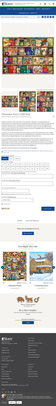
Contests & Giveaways (33, 357)
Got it (19, 402)
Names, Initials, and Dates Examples (18, 173)
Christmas (13, 17)
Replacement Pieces (33, 376)
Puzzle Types (31, 340)
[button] (40, 3)
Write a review (28, 233)
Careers (30, 369)
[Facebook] (43, 17)
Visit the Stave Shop (6, 371)
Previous (2, 267)
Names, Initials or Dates (18, 172)
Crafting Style (8, 197)
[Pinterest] (53, 17)
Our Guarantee (5, 373)
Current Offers (31, 352)
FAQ (29, 347)
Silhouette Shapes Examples (14, 180)
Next (53, 267)
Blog (2, 369)
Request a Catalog (32, 371)
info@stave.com (5, 352)
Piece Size (8, 155)
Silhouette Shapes (10, 180)
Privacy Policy (10, 399)
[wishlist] (54, 116)
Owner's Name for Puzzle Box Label (8, 187)
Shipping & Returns (32, 345)
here (35, 148)
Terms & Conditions (6, 378)
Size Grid (11, 161)
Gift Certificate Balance (34, 354)
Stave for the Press (33, 373)
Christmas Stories (14, 285)
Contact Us (33, 13)
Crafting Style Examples (11, 196)
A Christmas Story (41, 285)
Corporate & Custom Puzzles (35, 343)
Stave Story (4, 366)
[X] (51, 17)
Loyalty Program (32, 350)
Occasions (7, 17)
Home (2, 17)
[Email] (45, 17)
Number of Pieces (7, 162)
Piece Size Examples (10, 155)
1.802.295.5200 (5, 350)
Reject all (12, 402)
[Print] (48, 17)
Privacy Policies (5, 376)
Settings (4, 402)
